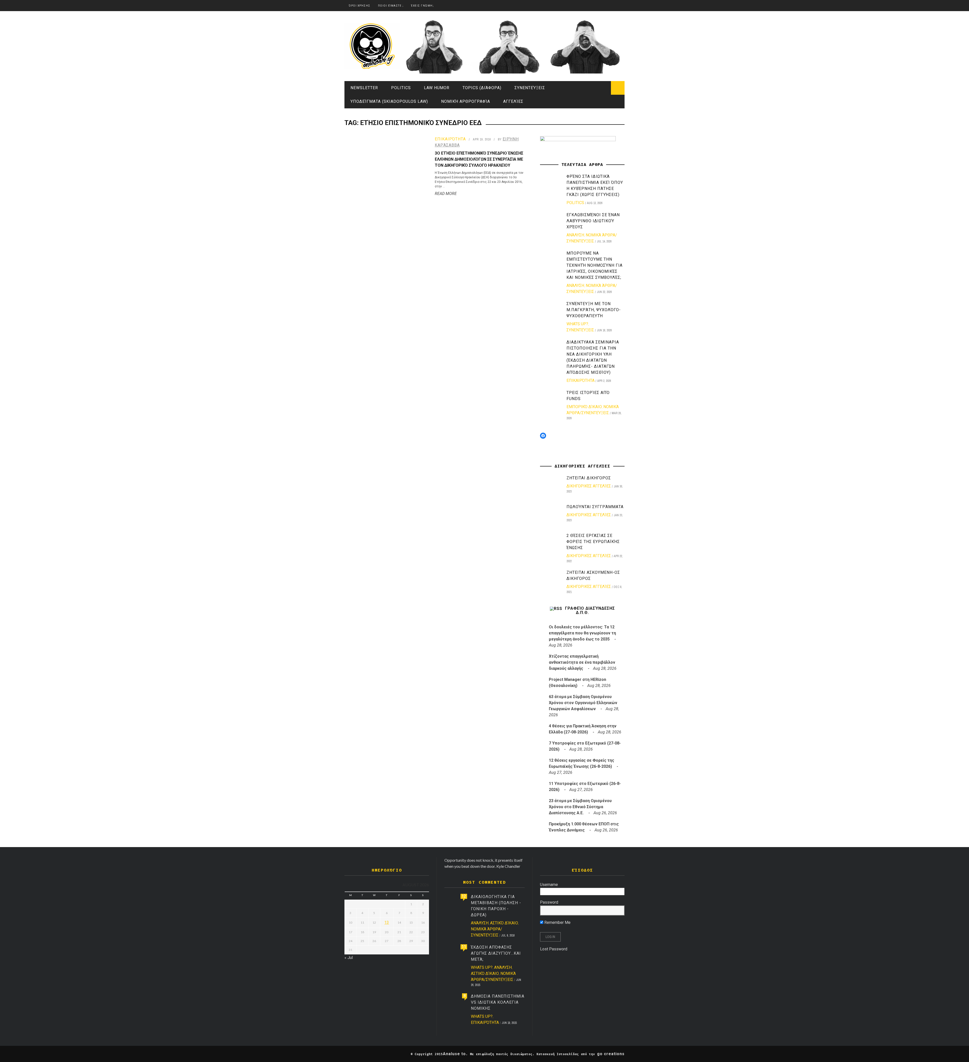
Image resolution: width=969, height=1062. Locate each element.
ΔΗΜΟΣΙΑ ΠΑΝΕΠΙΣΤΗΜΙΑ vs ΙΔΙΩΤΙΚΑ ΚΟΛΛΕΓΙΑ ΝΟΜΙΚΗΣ (497, 1002)
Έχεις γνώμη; (422, 5)
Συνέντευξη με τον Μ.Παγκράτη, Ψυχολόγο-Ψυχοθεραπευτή (594, 309)
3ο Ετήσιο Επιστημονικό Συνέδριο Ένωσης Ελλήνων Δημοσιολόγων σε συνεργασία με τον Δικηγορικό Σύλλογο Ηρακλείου (479, 159)
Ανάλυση (575, 235)
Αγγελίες (513, 101)
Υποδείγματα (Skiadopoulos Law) (389, 101)
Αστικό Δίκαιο (504, 923)
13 (386, 922)
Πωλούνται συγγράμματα (595, 506)
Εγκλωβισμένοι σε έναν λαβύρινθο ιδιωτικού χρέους (593, 220)
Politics (401, 87)
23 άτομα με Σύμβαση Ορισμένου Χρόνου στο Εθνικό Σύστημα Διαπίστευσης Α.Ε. (580, 806)
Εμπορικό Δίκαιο (584, 406)
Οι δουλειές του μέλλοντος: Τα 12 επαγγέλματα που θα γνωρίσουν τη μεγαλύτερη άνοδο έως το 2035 (582, 633)
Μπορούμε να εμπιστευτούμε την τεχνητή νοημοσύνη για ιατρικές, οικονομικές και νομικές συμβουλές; (595, 265)
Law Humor (436, 87)
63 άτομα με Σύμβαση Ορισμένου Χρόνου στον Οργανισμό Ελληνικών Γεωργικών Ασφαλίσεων (583, 702)
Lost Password (553, 949)
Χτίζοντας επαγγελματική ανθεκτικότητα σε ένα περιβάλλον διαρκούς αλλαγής (582, 662)
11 (464, 946)
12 (464, 896)
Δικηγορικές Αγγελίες (589, 486)
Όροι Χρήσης (359, 5)
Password (549, 902)
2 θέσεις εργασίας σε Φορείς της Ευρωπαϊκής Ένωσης (593, 541)
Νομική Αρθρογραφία (465, 101)
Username (549, 884)
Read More (446, 193)
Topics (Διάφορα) (482, 87)
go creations (611, 1053)
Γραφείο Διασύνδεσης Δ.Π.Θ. (590, 610)
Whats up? (577, 324)
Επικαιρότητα (450, 139)
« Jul (348, 957)
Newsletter (364, 87)
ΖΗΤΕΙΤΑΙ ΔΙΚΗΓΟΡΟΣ (589, 478)
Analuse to (454, 1053)
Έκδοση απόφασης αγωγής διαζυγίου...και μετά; (496, 953)
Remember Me (557, 922)
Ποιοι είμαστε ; (391, 5)
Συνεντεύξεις (530, 87)
